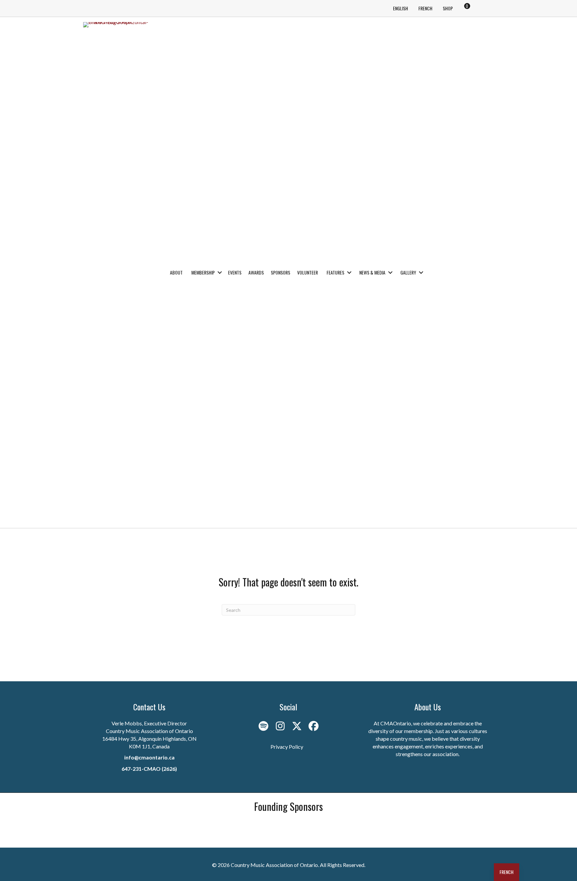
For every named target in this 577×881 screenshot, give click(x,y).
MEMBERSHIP (203, 272)
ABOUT (176, 272)
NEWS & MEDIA (372, 272)
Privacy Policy (286, 746)
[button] (219, 272)
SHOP (448, 8)
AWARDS (256, 272)
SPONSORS (280, 272)
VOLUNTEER (307, 272)
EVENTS (234, 272)
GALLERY (408, 272)
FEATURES (335, 272)
